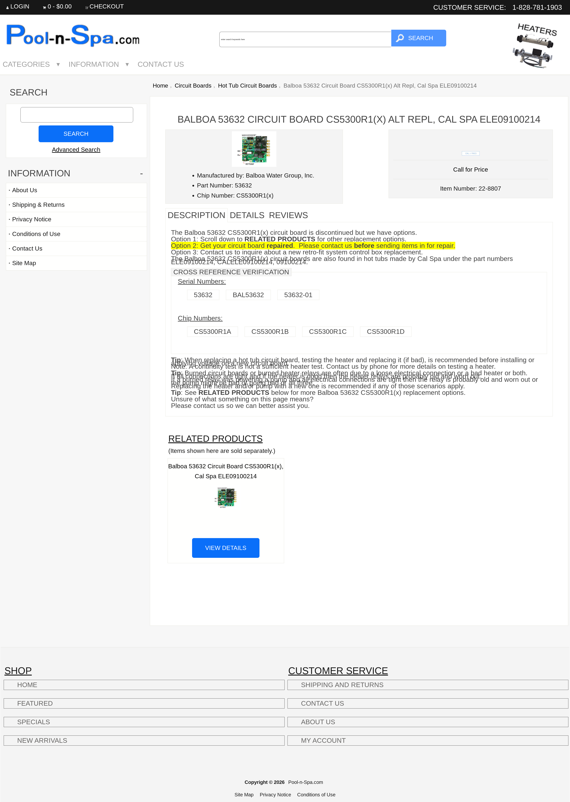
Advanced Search (76, 149)
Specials (33, 722)
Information (94, 64)
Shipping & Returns (38, 204)
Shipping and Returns (342, 685)
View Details (225, 548)
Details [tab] (247, 215)
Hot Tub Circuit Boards (247, 85)
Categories (26, 64)
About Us (24, 190)
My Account (323, 740)
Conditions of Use (36, 234)
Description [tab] (196, 215)
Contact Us (161, 64)
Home (160, 85)
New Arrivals (42, 740)
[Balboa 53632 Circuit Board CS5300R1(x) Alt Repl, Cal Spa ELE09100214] (254, 164)
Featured (35, 703)
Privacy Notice (31, 219)
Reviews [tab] (288, 215)
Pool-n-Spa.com (305, 782)
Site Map (24, 263)
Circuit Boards (193, 85)
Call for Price (470, 169)
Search (29, 92)
